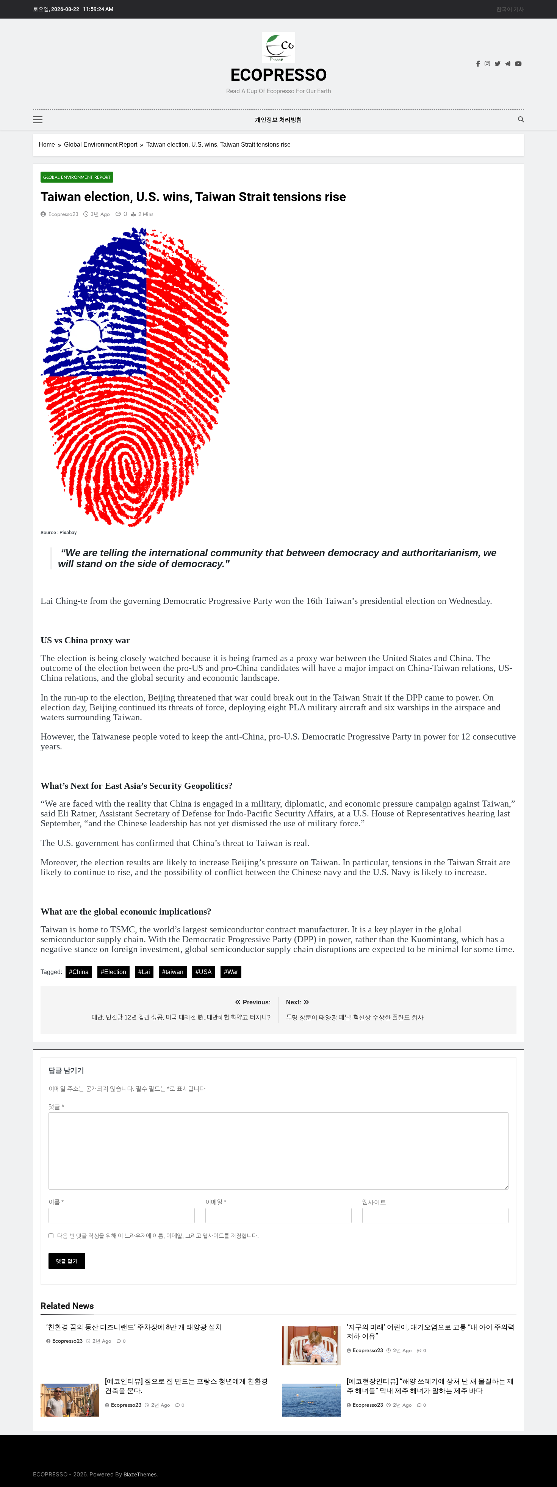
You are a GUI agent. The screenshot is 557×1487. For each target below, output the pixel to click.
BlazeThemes (140, 1474)
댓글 (56, 1107)
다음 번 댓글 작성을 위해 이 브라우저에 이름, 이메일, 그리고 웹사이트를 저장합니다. (158, 1236)
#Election (113, 972)
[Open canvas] (37, 119)
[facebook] (478, 64)
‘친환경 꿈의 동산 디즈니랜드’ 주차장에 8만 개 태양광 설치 (134, 1327)
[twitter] (497, 64)
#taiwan (172, 972)
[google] (508, 64)
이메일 (215, 1202)
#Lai (144, 972)
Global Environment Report (77, 177)
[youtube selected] (518, 64)
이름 (56, 1202)
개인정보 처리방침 (278, 119)
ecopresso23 (63, 214)
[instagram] (487, 64)
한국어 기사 (510, 9)
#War (231, 972)
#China (79, 972)
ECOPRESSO (278, 75)
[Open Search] (521, 119)
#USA (204, 972)
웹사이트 (374, 1202)
